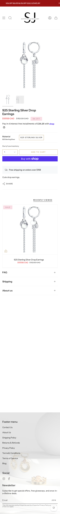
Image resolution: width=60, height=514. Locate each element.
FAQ (4, 272)
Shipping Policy (9, 437)
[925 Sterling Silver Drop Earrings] (30, 229)
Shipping (7, 281)
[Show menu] (4, 18)
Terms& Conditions (11, 453)
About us (7, 290)
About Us (6, 432)
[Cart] (56, 18)
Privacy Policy (8, 448)
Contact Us (7, 427)
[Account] (50, 18)
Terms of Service (10, 458)
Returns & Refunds (11, 442)
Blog (4, 463)
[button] (10, 18)
